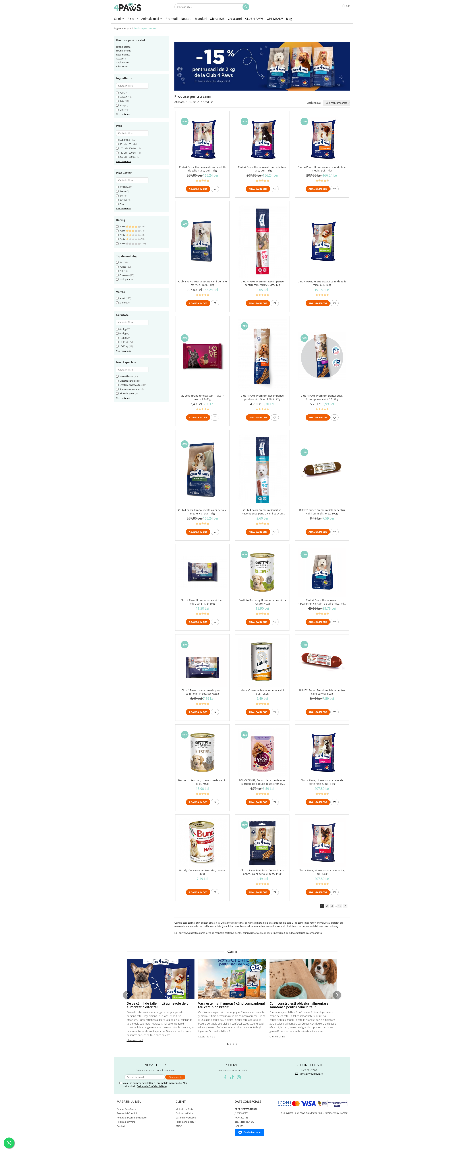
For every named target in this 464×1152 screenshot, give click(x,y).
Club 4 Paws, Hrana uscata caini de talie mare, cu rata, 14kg (202, 283)
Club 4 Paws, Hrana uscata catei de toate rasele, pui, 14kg (322, 782)
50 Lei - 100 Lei (127, 144)
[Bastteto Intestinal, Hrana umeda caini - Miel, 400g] (202, 752)
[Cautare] (246, 6)
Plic (121, 270)
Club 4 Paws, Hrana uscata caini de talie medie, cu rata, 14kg (202, 511)
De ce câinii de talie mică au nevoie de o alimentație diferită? (157, 1005)
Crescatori (235, 19)
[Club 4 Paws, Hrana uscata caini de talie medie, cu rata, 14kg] (202, 470)
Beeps (122, 191)
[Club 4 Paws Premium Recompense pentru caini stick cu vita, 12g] (262, 241)
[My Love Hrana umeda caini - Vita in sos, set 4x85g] (202, 356)
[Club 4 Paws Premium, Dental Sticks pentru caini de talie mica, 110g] (262, 842)
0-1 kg (122, 329)
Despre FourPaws (126, 1109)
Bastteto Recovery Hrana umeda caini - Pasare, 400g (262, 601)
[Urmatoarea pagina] (345, 906)
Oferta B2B (217, 19)
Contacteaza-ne (251, 1132)
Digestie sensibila (128, 380)
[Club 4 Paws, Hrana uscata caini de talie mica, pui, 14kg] (322, 241)
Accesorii (121, 58)
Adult (122, 298)
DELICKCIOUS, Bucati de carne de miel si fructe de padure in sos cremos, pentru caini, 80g (262, 782)
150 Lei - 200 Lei (127, 152)
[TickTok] (232, 1077)
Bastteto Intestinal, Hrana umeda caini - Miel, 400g (202, 782)
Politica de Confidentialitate (152, 1086)
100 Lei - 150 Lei (127, 148)
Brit (121, 195)
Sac (121, 262)
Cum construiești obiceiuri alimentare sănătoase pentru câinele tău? (299, 1005)
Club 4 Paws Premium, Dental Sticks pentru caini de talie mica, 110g (262, 872)
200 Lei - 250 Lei (127, 156)
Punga (122, 266)
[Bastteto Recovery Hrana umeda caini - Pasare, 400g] (262, 572)
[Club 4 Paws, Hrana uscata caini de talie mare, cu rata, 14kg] (202, 241)
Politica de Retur (184, 1113)
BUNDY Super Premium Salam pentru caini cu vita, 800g (322, 691)
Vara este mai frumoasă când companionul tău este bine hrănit (231, 1005)
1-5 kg (122, 337)
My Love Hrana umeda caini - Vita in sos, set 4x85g (202, 397)
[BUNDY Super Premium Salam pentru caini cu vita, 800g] (322, 662)
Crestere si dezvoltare (131, 384)
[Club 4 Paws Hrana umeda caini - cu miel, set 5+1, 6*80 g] (202, 572)
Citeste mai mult (135, 1040)
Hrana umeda (123, 50)
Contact (121, 1126)
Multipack (124, 279)
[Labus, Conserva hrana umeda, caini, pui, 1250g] (262, 662)
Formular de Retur (185, 1121)
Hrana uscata (123, 46)
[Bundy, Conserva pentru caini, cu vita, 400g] (202, 842)
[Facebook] (225, 1077)
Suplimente (122, 62)
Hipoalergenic (126, 393)
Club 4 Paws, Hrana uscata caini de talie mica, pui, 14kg (322, 283)
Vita (121, 105)
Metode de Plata (184, 1109)
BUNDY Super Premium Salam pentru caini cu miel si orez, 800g (322, 511)
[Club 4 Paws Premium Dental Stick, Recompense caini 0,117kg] (322, 356)
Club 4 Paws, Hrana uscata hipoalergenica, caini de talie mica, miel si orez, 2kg (322, 601)
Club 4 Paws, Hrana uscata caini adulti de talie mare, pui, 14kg (202, 168)
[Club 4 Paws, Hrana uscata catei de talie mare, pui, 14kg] (262, 139)
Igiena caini (122, 66)
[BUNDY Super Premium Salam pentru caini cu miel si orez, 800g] (322, 470)
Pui (121, 92)
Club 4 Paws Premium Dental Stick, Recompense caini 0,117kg (322, 397)
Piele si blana (126, 376)
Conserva (124, 275)
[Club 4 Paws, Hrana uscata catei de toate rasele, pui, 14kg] (322, 752)
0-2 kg (122, 333)
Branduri (200, 19)
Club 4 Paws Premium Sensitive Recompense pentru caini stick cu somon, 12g (262, 511)
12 (339, 905)
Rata (121, 101)
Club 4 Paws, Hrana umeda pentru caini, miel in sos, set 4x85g (202, 691)
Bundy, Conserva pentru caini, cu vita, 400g (202, 872)
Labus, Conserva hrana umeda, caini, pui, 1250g (262, 691)
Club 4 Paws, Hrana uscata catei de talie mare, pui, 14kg (262, 168)
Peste (122, 226)
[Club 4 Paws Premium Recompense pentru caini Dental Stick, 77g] (262, 355)
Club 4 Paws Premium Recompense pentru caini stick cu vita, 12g (262, 283)
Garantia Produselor (186, 1117)
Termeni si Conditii (127, 1113)
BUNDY (123, 199)
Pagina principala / (123, 28)
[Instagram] (239, 1077)
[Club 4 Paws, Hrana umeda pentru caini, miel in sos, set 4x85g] (202, 662)
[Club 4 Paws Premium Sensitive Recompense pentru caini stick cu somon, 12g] (262, 470)
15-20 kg (123, 346)
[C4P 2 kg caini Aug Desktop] (262, 66)
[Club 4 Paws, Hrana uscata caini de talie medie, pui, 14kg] (322, 139)
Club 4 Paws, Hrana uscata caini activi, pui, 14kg (322, 872)
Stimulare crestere (129, 389)
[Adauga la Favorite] (215, 189)
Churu (122, 204)
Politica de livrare (126, 1121)
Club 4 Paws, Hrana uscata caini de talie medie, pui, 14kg (322, 168)
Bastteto (124, 187)
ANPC (179, 1126)
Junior (122, 302)
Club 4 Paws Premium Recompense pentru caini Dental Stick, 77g (262, 397)
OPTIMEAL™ (275, 19)
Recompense (123, 54)
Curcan (123, 96)
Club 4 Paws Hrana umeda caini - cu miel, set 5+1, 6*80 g (202, 601)
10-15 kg (123, 342)
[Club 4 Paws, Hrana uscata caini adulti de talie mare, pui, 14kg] (202, 139)
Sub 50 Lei (124, 139)
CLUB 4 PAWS (254, 19)
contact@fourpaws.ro (311, 1073)
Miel (121, 109)
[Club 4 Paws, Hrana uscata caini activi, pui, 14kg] (322, 842)
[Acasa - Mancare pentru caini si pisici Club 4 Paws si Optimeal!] (127, 7)
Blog (289, 19)
